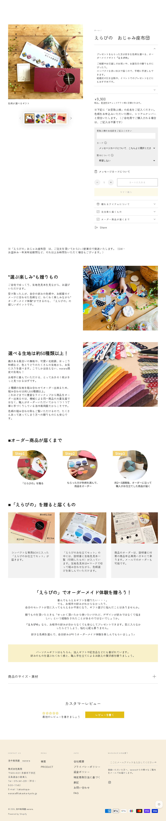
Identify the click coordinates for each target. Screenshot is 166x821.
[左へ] (20, 118)
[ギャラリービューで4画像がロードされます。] (61, 118)
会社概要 (79, 761)
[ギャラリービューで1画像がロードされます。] (29, 118)
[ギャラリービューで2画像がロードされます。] (40, 118)
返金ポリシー (82, 772)
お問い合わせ (82, 787)
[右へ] (71, 118)
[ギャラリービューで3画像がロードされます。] (51, 118)
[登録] (156, 762)
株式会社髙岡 (15, 768)
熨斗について (103, 155)
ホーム (97, 30)
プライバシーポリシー (87, 767)
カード (100, 142)
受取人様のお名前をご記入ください (114, 130)
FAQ (76, 793)
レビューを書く (104, 715)
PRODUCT (47, 767)
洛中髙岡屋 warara (19, 760)
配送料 (104, 102)
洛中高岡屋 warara (24, 809)
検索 (43, 761)
